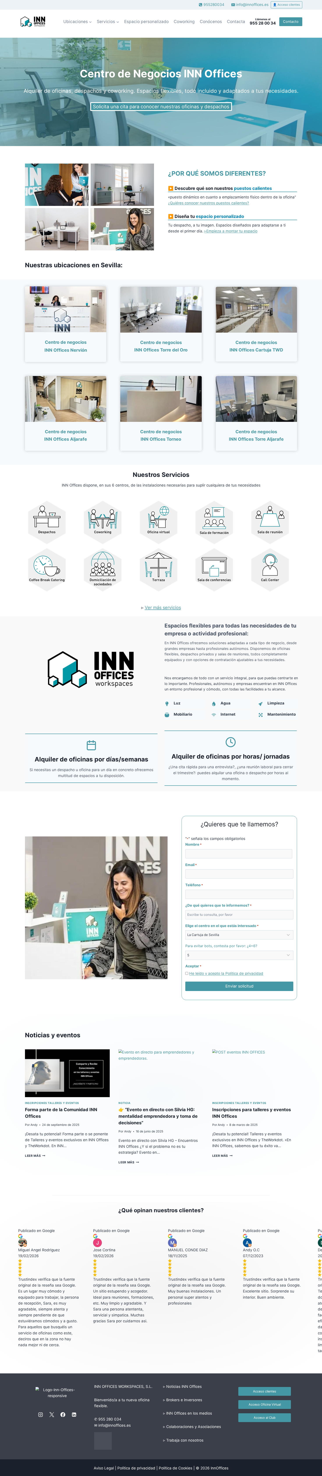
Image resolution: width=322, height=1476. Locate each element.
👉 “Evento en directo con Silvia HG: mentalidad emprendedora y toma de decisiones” (158, 1116)
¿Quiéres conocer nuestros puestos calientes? (208, 203)
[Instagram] (40, 1414)
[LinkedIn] (74, 1414)
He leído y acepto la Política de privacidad (226, 973)
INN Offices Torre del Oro (161, 350)
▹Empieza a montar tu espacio (230, 231)
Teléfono (194, 885)
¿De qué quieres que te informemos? (218, 905)
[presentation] (67, 1073)
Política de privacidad (136, 1468)
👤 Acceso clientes (286, 4)
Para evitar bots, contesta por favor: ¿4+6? (221, 946)
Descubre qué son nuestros (223, 188)
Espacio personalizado (146, 21)
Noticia (124, 1103)
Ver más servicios (163, 607)
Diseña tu (209, 216)
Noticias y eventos (52, 1035)
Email (191, 865)
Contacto (291, 21)
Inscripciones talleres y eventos (52, 1103)
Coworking (184, 21)
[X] (52, 1414)
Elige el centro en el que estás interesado (221, 925)
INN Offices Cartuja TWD (256, 350)
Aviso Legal (104, 1468)
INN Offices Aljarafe (65, 439)
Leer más (35, 1155)
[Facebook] (63, 1414)
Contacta (236, 21)
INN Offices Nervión (65, 350)
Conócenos (211, 21)
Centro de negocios (161, 342)
